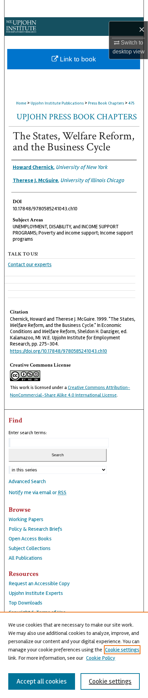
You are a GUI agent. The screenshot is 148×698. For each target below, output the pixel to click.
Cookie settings (122, 649)
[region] (74, 655)
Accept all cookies (42, 681)
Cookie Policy (100, 658)
